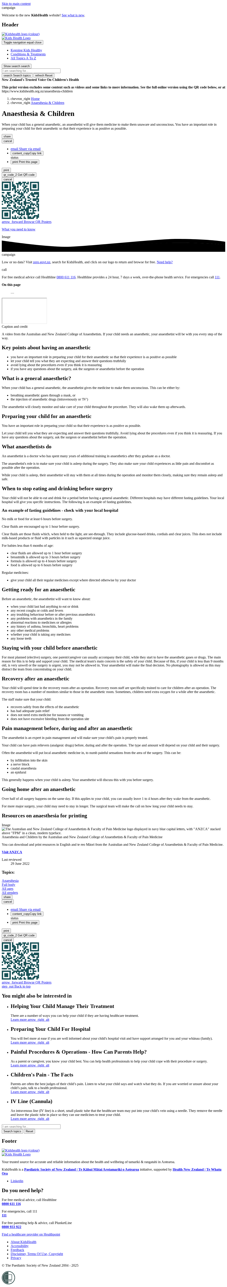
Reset (44, 75)
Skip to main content (16, 4)
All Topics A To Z (23, 58)
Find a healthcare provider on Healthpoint (31, 1234)
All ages (7, 889)
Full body (8, 885)
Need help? (165, 262)
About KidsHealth (23, 1242)
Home (35, 99)
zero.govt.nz (41, 262)
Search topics (17, 75)
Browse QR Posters (26, 222)
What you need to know (18, 229)
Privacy (16, 1258)
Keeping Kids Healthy (26, 50)
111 (217, 277)
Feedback (17, 1250)
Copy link (27, 153)
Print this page (24, 162)
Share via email (26, 149)
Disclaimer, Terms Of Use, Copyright (37, 1254)
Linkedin (17, 1181)
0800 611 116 (66, 277)
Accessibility (20, 1246)
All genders (10, 892)
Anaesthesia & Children (47, 103)
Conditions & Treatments (28, 54)
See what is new (73, 15)
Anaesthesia (10, 881)
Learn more (30, 1019)
